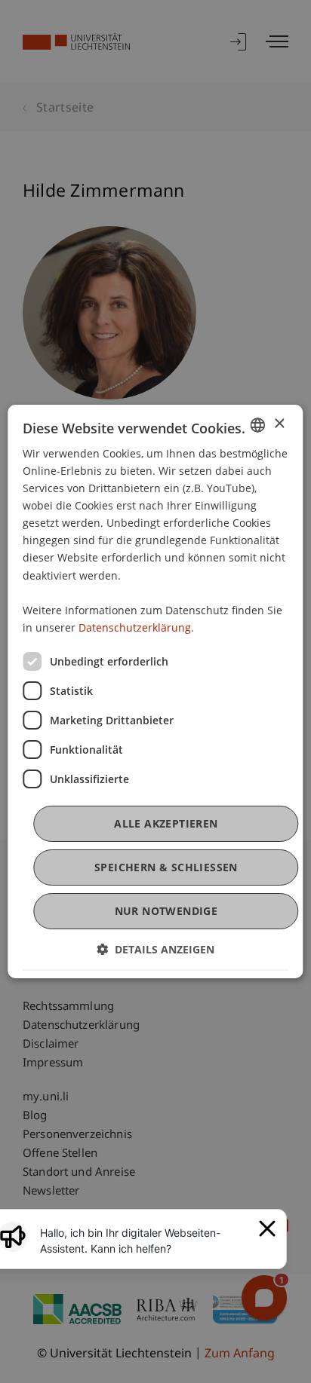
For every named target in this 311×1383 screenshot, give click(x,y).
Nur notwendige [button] (166, 911)
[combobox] (258, 425)
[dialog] (155, 692)
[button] (155, 949)
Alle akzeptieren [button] (165, 823)
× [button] (279, 424)
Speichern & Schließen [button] (166, 867)
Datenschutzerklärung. (136, 627)
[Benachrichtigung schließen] (267, 1228)
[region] (145, 1240)
